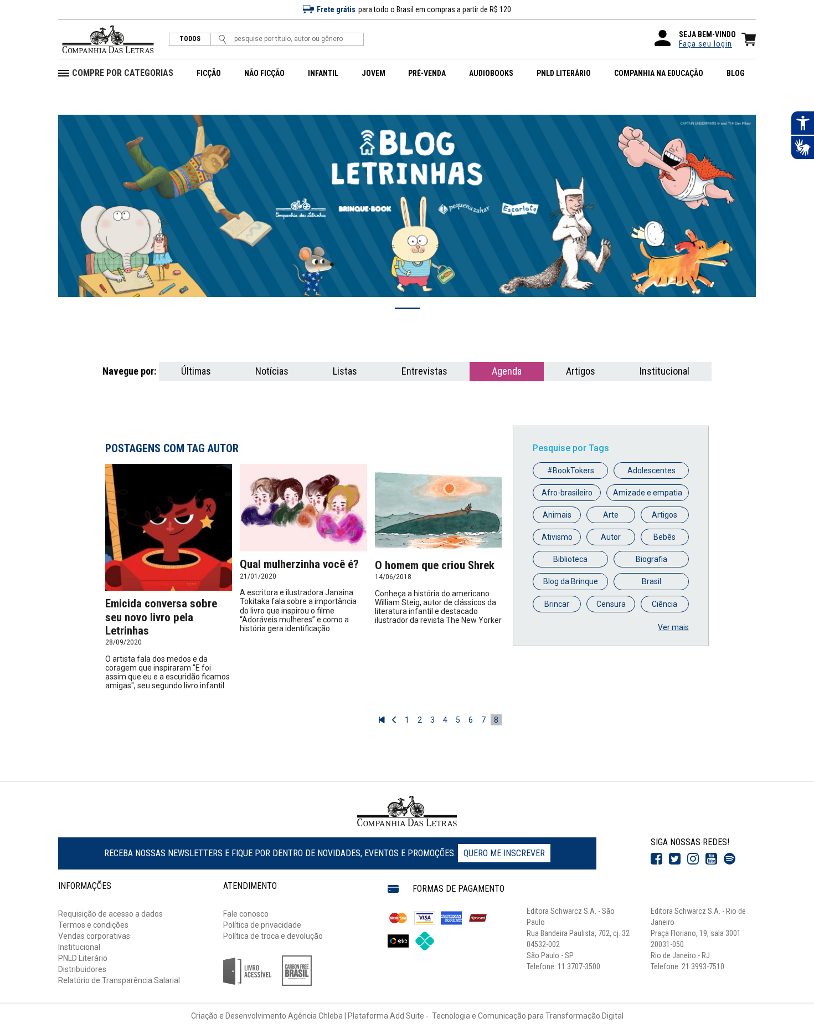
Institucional (664, 371)
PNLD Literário (82, 958)
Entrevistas (424, 371)
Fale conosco (246, 913)
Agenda (507, 371)
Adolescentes (651, 470)
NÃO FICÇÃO (264, 73)
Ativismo (557, 537)
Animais (557, 514)
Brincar (556, 604)
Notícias (271, 371)
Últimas (196, 371)
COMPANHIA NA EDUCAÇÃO (658, 73)
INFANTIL (323, 73)
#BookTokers (570, 470)
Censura (611, 604)
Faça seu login (705, 43)
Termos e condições (93, 924)
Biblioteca (570, 559)
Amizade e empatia (647, 492)
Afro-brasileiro (567, 492)
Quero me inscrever (504, 853)
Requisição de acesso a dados (110, 913)
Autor (611, 537)
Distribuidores (82, 969)
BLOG (736, 73)
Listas (345, 371)
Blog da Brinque (570, 581)
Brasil (651, 581)
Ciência (664, 604)
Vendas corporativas (94, 936)
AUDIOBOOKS (491, 73)
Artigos (580, 371)
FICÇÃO (209, 73)
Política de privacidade (262, 924)
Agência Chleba (315, 1015)
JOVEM (373, 73)
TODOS (189, 39)
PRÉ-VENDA (427, 73)
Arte (611, 514)
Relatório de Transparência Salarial (119, 980)
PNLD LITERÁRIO (564, 73)
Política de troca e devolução (273, 936)
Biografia (651, 559)
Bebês (664, 537)
